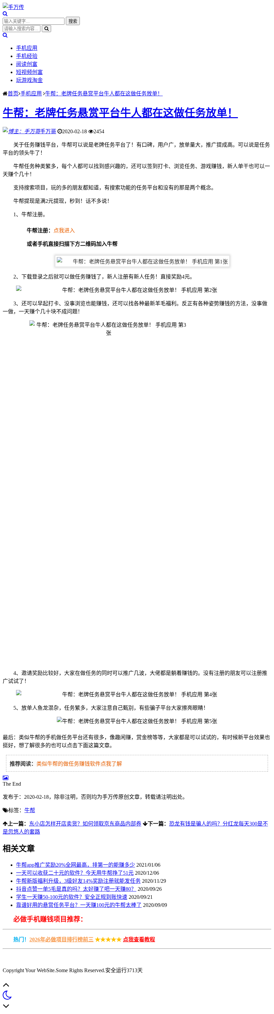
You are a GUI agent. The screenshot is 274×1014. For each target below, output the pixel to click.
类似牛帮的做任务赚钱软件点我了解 (79, 764)
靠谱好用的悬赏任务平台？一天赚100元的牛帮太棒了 (79, 905)
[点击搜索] (5, 13)
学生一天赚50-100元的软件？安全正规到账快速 (71, 897)
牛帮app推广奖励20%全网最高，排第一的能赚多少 (75, 865)
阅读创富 (26, 64)
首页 (13, 93)
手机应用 (26, 48)
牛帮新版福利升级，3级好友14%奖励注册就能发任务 (78, 881)
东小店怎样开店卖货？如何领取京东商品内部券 (85, 824)
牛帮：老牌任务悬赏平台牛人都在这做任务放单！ (104, 93)
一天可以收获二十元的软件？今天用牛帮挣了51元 (75, 873)
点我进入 (64, 230)
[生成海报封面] (5, 778)
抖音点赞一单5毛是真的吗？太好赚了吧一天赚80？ (76, 889)
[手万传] (13, 7)
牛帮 (29, 810)
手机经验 (26, 56)
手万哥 (48, 131)
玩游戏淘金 (29, 80)
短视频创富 (29, 72)
